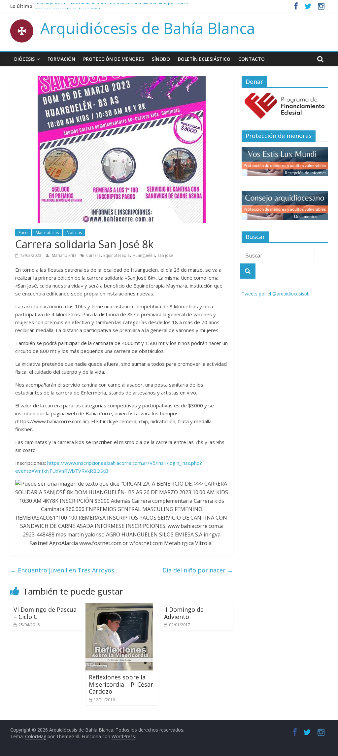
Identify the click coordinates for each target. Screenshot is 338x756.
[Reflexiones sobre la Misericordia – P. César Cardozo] (119, 606)
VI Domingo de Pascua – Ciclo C (45, 613)
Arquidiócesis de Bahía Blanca (147, 28)
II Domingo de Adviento (184, 613)
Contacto (251, 59)
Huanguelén (143, 255)
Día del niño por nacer (197, 570)
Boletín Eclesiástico (204, 59)
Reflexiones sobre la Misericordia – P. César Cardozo (121, 684)
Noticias (74, 232)
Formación (61, 59)
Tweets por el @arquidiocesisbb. (276, 294)
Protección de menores (113, 59)
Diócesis (24, 59)
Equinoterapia (116, 255)
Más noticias (47, 232)
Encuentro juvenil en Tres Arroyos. (63, 570)
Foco (23, 232)
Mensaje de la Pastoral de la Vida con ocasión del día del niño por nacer (111, 6)
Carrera (93, 255)
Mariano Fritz (64, 255)
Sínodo (161, 59)
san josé (165, 255)
